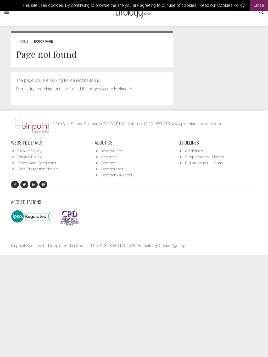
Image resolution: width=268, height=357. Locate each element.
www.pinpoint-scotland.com (196, 124)
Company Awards (116, 175)
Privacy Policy (30, 157)
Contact (108, 163)
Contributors (112, 169)
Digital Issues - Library (204, 163)
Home (24, 41)
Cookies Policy (230, 5)
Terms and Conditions (37, 163)
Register (108, 157)
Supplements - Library (204, 157)
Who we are (111, 151)
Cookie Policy (29, 151)
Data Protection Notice (38, 169)
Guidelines (194, 151)
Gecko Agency (172, 245)
